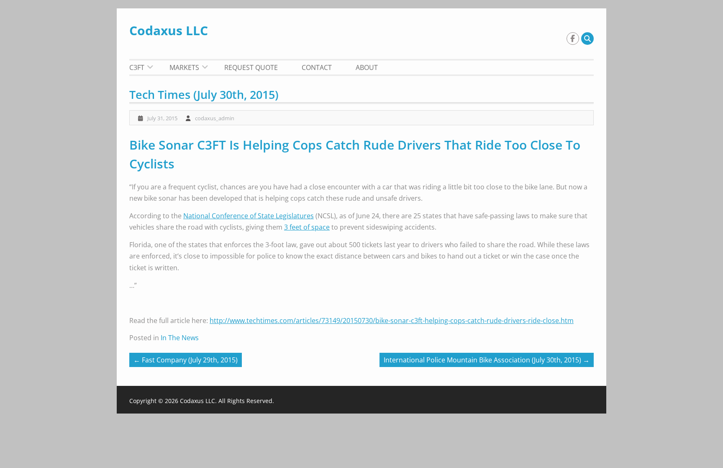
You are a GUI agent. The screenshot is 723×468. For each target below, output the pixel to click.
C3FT (136, 67)
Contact (317, 67)
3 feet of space (307, 227)
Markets (184, 67)
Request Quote (251, 67)
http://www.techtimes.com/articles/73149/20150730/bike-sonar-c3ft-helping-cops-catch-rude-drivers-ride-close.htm (392, 320)
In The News (180, 337)
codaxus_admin (214, 118)
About (367, 67)
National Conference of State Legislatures (248, 215)
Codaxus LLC (168, 30)
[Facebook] (573, 38)
